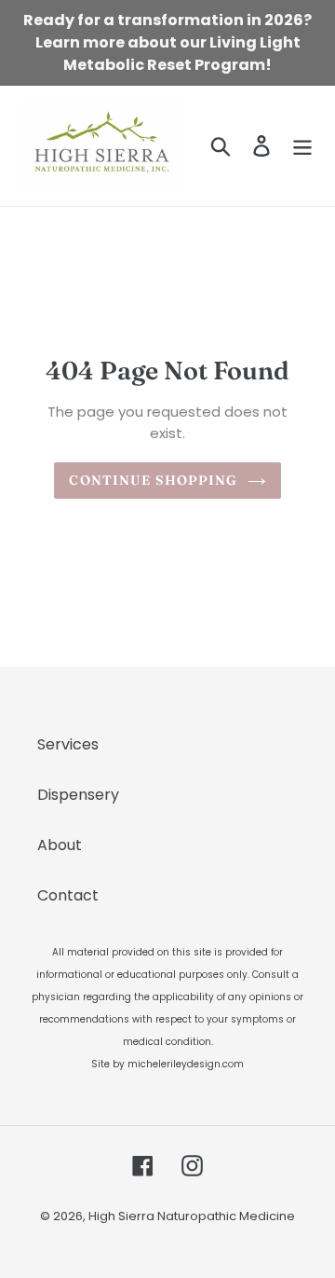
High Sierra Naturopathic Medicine (191, 1216)
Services (68, 744)
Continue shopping (153, 480)
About (59, 845)
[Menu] (302, 145)
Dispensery (78, 794)
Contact (68, 895)
